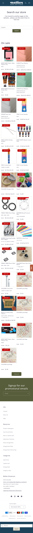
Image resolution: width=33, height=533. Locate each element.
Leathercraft (6, 463)
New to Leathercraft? (8, 435)
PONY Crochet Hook (6, 165)
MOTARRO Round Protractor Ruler (23, 213)
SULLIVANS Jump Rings (22, 288)
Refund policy (13, 516)
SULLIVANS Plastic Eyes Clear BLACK (24, 264)
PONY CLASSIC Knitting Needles (6, 140)
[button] (3, 3)
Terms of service (27, 516)
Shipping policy (12, 518)
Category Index (7, 470)
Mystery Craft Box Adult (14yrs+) (7, 313)
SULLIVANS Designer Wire (7, 189)
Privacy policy (20, 516)
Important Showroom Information (12, 490)
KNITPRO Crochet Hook (22, 238)
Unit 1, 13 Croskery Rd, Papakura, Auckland (14, 482)
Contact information (21, 518)
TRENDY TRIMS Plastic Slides (8, 263)
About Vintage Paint (8, 442)
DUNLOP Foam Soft (6, 114)
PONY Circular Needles (22, 114)
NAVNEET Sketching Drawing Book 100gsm (8, 239)
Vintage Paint (6, 467)
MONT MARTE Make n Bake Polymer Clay (8, 64)
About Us (5, 415)
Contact (5, 411)
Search (16, 30)
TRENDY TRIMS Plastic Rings (8, 213)
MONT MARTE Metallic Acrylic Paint (24, 140)
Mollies (6, 516)
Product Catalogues (8, 428)
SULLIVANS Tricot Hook (7, 288)
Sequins (18, 189)
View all (16, 374)
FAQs (4, 418)
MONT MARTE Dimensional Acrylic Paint (7, 89)
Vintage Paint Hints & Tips (9, 450)
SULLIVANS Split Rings (22, 339)
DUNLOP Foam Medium (22, 63)
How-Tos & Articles (8, 432)
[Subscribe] (28, 393)
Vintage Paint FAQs (8, 446)
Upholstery (6, 460)
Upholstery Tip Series (8, 439)
